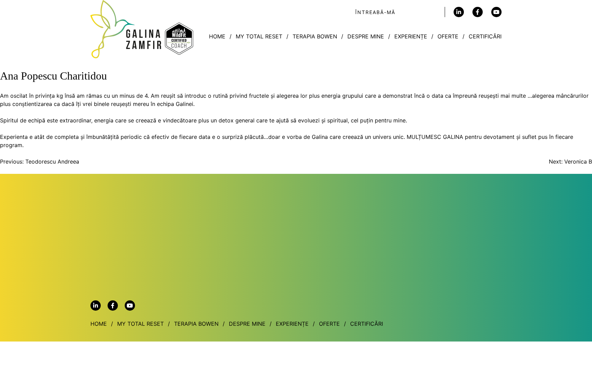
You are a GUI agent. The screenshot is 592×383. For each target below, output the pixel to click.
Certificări (485, 36)
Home (217, 36)
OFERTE (447, 36)
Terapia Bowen (315, 36)
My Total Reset (259, 36)
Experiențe (410, 36)
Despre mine (365, 36)
